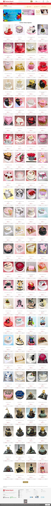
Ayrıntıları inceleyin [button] (37, 504)
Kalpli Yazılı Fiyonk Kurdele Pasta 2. (31, 146)
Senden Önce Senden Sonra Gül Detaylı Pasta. (43, 92)
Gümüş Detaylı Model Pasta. (31, 365)
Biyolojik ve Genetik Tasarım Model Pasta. (8, 366)
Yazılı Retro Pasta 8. (19, 402)
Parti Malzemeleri (14, 3)
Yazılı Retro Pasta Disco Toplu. (42, 365)
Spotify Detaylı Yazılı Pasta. (20, 329)
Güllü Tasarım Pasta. (8, 183)
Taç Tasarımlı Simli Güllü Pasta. (19, 55)
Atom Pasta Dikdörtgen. (43, 347)
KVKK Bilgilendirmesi (36, 492)
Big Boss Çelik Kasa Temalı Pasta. (31, 475)
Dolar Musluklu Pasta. (8, 420)
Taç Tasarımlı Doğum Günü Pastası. (42, 438)
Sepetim (47, 1)
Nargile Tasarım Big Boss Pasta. (20, 475)
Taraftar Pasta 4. (31, 347)
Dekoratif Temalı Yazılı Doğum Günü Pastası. (20, 384)
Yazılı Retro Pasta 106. (31, 256)
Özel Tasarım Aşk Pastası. (8, 274)
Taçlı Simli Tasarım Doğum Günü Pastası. (8, 55)
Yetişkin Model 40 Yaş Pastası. (19, 292)
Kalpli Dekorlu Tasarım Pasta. (31, 110)
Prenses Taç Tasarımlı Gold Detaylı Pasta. (20, 74)
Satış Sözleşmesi (35, 494)
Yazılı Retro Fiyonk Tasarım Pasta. (20, 219)
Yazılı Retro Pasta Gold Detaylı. (31, 183)
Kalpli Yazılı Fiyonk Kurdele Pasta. (31, 128)
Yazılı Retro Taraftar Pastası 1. (42, 274)
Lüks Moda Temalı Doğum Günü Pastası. (31, 37)
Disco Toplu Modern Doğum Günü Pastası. (43, 384)
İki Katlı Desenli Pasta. (31, 219)
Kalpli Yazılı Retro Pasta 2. (8, 128)
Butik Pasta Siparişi (7, 3)
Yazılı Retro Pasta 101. (19, 274)
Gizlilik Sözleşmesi (36, 493)
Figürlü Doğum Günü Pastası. (8, 438)
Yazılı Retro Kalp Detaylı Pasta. (19, 256)
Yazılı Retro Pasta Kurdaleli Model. (43, 146)
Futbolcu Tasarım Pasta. (20, 347)
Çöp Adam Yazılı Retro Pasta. (42, 292)
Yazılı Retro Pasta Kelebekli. (31, 201)
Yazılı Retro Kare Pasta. (20, 365)
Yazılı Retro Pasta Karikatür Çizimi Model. (8, 201)
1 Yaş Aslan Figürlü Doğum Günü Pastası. (43, 475)
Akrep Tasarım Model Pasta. (31, 292)
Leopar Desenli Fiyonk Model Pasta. (42, 183)
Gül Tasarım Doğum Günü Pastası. (43, 73)
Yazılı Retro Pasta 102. (8, 402)
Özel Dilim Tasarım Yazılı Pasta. (8, 219)
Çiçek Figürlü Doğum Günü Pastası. (20, 183)
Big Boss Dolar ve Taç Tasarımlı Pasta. (43, 421)
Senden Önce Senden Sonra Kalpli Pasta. (20, 110)
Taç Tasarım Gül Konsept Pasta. (31, 73)
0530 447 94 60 (6, 497)
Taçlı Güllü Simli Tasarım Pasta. (42, 55)
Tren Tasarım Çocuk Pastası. (31, 329)
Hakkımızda (27, 490)
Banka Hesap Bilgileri (28, 491)
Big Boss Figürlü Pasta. (20, 438)
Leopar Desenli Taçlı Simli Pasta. (31, 55)
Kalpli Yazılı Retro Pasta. (43, 128)
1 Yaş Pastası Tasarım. (42, 329)
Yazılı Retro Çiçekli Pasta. (43, 256)
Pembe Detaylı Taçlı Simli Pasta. (8, 73)
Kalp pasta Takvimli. (19, 128)
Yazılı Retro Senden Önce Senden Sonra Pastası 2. (31, 238)
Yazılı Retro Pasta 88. (42, 201)
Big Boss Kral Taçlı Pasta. (31, 402)
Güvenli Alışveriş (35, 490)
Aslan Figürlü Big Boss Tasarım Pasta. (31, 439)
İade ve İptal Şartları (36, 491)
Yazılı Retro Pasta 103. (8, 256)
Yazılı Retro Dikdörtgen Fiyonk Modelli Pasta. (31, 274)
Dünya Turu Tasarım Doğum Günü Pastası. (20, 457)
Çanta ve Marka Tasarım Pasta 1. (8, 292)
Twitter (21, 492)
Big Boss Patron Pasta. (8, 475)
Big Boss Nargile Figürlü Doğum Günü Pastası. (31, 421)
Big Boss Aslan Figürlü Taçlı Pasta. (20, 420)
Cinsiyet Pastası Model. (8, 347)
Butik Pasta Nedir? (43, 490)
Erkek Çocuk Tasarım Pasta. (8, 329)
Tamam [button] (47, 504)
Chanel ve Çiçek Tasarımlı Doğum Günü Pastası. (43, 311)
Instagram (21, 495)
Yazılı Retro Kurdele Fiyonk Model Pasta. (20, 201)
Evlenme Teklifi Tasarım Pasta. (8, 146)
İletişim (27, 492)
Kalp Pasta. (19, 146)
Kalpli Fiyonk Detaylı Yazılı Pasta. (43, 110)
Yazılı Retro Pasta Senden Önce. (8, 110)
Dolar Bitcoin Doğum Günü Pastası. (42, 402)
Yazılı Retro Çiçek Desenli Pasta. (43, 219)
